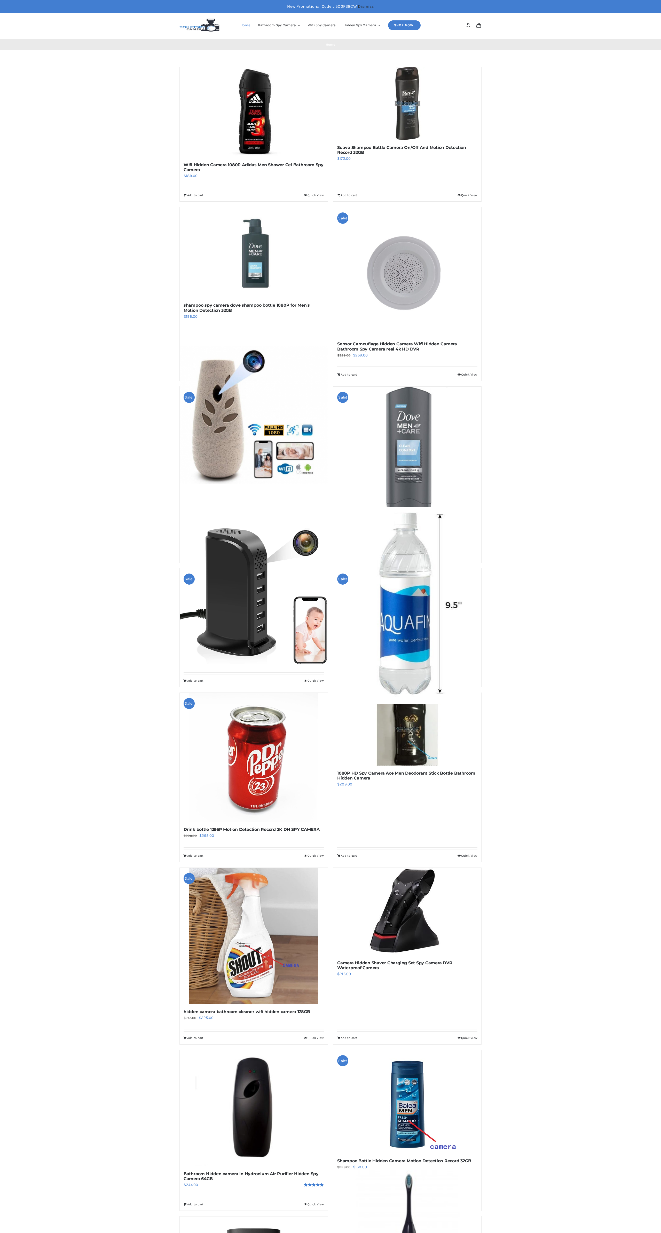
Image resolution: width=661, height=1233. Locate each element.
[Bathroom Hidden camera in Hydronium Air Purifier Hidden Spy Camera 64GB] (254, 1108)
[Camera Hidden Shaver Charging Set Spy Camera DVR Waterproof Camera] (407, 911)
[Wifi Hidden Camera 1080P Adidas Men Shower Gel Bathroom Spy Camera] (254, 112)
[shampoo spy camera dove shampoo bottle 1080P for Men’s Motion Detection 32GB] (254, 252)
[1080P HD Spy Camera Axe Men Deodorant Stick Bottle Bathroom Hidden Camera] (407, 729)
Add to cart (195, 195)
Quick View (316, 195)
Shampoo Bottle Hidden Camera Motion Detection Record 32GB (404, 1160)
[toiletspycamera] (200, 20)
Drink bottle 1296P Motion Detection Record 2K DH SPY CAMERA (252, 829)
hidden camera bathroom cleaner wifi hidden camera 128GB (247, 1011)
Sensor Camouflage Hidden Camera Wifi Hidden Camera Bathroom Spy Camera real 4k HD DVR (397, 346)
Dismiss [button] (366, 6)
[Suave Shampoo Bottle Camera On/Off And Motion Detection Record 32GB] (407, 103)
